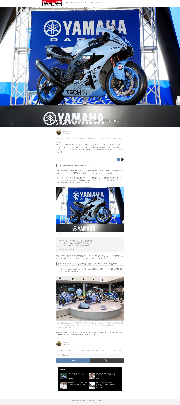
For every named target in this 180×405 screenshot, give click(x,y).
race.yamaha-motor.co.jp (63, 233)
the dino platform (92, 403)
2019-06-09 (66, 131)
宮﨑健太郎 (66, 133)
